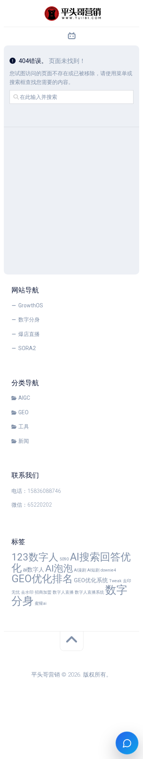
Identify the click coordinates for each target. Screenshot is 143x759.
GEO (23, 412)
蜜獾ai (41, 603)
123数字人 (34, 557)
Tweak (115, 580)
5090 (64, 559)
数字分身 (29, 320)
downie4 (108, 570)
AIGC (24, 398)
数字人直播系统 (89, 592)
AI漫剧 (80, 570)
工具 (23, 426)
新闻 (23, 441)
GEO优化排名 (42, 579)
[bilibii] (71, 36)
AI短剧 (93, 570)
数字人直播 (63, 592)
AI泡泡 (59, 568)
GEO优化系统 (91, 580)
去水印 (27, 592)
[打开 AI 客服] (127, 743)
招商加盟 (43, 592)
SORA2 (27, 348)
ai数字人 (33, 569)
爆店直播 (29, 334)
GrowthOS (30, 305)
